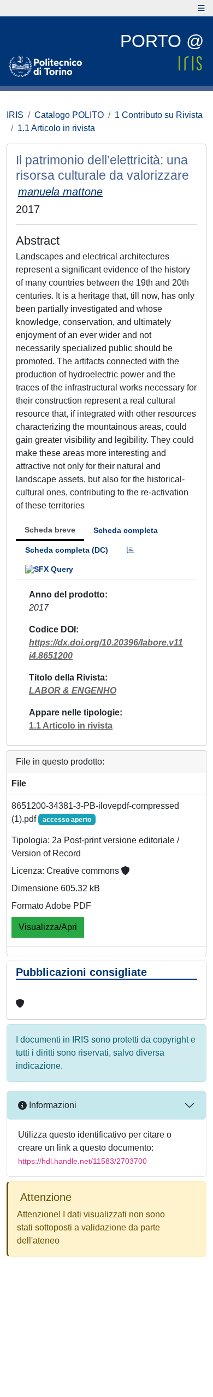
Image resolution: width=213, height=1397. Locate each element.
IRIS (15, 115)
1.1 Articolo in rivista (56, 128)
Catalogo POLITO (69, 115)
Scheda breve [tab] (50, 529)
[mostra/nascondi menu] (201, 8)
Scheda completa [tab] (125, 530)
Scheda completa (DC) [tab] (66, 550)
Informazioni (51, 1105)
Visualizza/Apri (48, 927)
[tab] (130, 550)
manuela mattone (60, 192)
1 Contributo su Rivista (159, 115)
